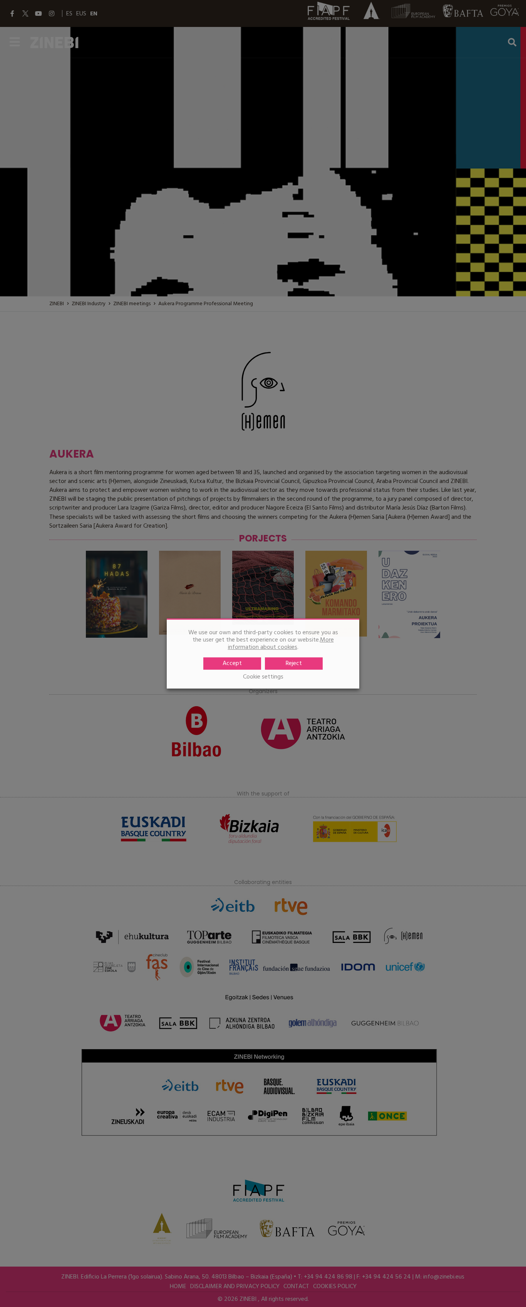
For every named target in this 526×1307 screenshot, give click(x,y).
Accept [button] (232, 664)
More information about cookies (281, 643)
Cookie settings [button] (263, 677)
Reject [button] (294, 664)
